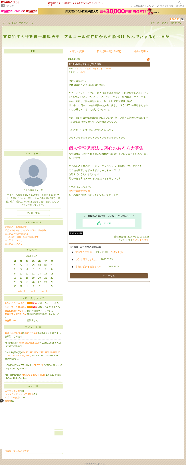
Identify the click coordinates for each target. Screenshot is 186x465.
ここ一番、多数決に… (16, 307)
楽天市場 (180, 6)
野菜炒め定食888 (13, 333)
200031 (175, 19)
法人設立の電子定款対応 (17, 233)
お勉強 (82, 72)
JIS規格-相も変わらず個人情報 (85, 64)
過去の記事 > (141, 51)
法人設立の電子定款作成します (23, 237)
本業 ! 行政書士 (12, 397)
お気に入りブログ (33, 298)
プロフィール (26, 23)
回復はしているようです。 (18, 451)
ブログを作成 (166, 6)
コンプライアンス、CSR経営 (19, 394)
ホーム (6, 23)
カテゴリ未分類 (12, 391)
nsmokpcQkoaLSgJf (29, 343)
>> (142, 6)
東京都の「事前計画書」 (17, 227)
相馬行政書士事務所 (79, 190)
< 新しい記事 (77, 51)
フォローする (33, 213)
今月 (33, 291)
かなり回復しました (86, 259)
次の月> (44, 291)
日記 (14, 23)
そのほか (9, 6)
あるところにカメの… (16, 303)
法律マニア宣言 (83, 252)
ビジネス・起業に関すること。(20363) (94, 68)
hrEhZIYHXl (38, 365)
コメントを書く (140, 240)
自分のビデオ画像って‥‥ (89, 266)
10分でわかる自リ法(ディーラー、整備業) (25, 230)
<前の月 (21, 291)
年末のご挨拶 (31, 333)
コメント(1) (116, 252)
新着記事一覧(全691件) (109, 51)
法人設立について (13, 240)
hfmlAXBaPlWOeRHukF (34, 375)
